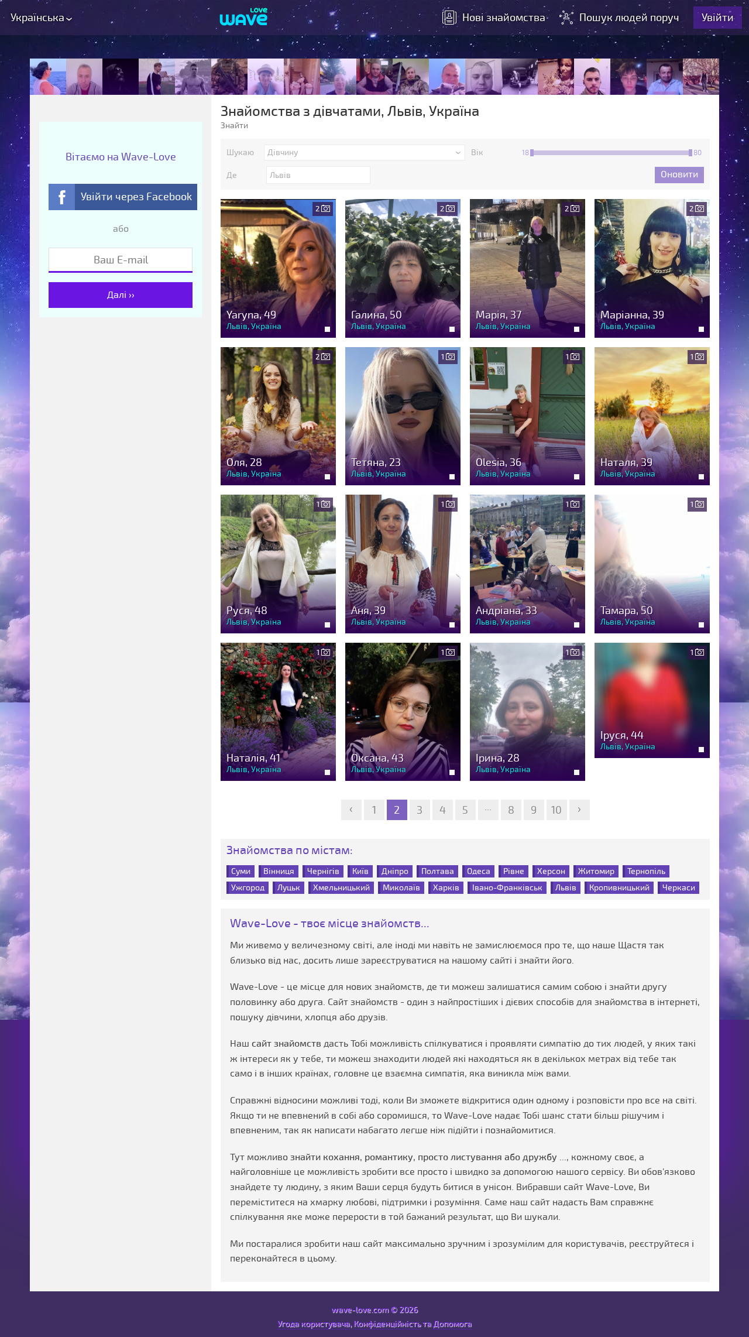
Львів (565, 888)
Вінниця (278, 871)
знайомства (503, 17)
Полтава (437, 871)
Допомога (452, 1324)
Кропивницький (619, 888)
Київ (360, 871)
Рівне (513, 871)
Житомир (596, 871)
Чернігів (323, 871)
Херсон (551, 871)
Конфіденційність (387, 1324)
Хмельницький (341, 888)
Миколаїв (401, 888)
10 (556, 810)
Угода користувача (313, 1324)
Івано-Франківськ (507, 888)
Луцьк (288, 888)
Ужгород (247, 888)
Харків (446, 888)
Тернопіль (646, 871)
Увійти (718, 17)
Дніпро (395, 871)
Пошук (629, 17)
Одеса (478, 871)
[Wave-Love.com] (243, 17)
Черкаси (678, 888)
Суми (240, 871)
